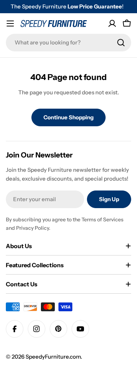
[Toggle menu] (10, 23)
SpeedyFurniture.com (53, 356)
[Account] (112, 23)
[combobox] (68, 42)
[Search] (121, 42)
